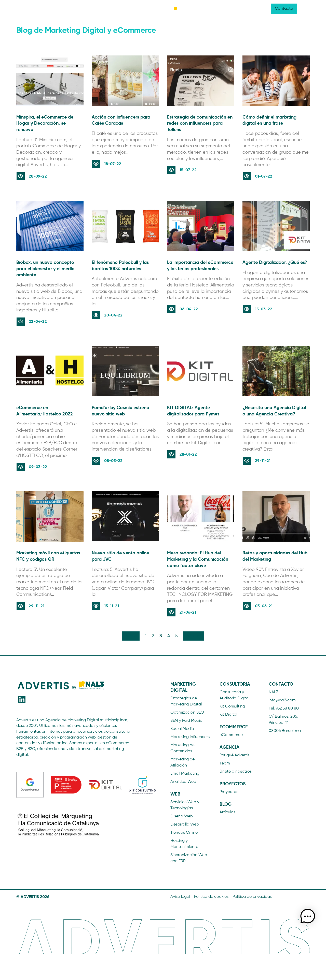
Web (58, 9)
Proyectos (225, 9)
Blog (245, 9)
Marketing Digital (32, 9)
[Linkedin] (22, 699)
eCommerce (107, 9)
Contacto (284, 9)
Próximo (193, 636)
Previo (130, 636)
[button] (308, 917)
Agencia (202, 9)
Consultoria (79, 9)
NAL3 (260, 9)
